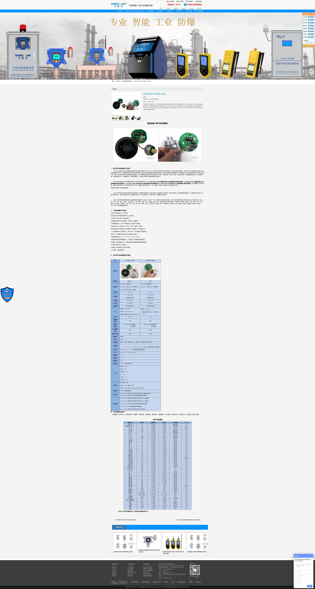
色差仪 (166, 582)
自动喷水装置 (135, 582)
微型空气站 (179, 11)
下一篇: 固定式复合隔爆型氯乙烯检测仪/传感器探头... (188, 520)
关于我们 (114, 569)
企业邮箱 (171, 1)
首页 (161, 8)
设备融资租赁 (146, 582)
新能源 (304, 25)
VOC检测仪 (169, 11)
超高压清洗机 (181, 582)
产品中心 (118, 81)
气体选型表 (120, 11)
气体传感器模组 (150, 11)
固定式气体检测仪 (130, 11)
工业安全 (305, 17)
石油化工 (305, 28)
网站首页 (114, 567)
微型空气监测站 (147, 574)
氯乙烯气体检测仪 (127, 81)
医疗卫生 (305, 22)
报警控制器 (130, 570)
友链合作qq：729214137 (119, 583)
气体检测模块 (159, 11)
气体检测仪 (130, 567)
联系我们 (114, 575)
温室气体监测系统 (199, 11)
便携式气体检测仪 (139, 11)
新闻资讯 (114, 572)
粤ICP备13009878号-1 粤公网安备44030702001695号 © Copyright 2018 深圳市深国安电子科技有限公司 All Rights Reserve (157, 587)
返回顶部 (308, 46)
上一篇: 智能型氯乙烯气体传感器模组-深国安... (125, 520)
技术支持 (305, 37)
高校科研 (305, 31)
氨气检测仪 (130, 574)
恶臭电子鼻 (189, 11)
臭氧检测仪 (130, 575)
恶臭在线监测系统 (147, 575)
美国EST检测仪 (132, 572)
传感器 (304, 34)
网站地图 (199, 1)
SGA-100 (122, 171)
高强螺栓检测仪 (122, 582)
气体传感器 (130, 569)
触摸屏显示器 (157, 582)
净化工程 (198, 582)
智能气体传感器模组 (148, 570)
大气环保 (305, 19)
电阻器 (190, 582)
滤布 (172, 582)
